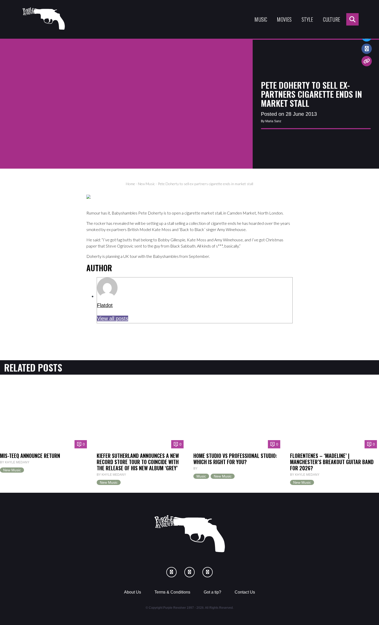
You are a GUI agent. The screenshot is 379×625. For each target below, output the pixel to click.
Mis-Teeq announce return (30, 455)
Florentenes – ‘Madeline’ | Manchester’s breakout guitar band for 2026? (332, 462)
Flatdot (105, 305)
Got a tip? (212, 592)
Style (307, 19)
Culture (331, 19)
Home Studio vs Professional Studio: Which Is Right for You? (235, 459)
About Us (132, 592)
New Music (146, 184)
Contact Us (245, 592)
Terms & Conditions (172, 592)
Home (130, 184)
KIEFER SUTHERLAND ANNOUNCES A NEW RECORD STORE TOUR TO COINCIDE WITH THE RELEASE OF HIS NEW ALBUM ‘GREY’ (138, 462)
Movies (284, 19)
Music (260, 19)
